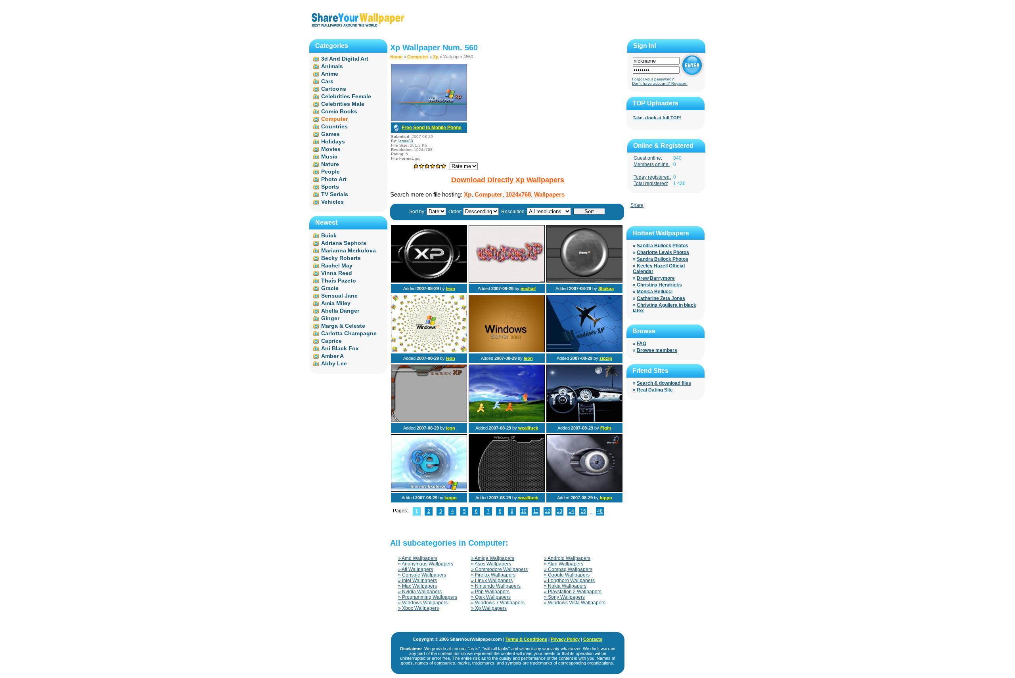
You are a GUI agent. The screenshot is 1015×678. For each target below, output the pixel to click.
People (330, 171)
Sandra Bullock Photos (662, 245)
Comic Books (339, 111)
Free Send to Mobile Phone (432, 127)
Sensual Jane (339, 295)
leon (450, 288)
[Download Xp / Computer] (429, 119)
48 (600, 511)
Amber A (332, 356)
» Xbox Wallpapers (418, 608)
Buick (329, 235)
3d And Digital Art (344, 58)
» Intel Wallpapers (417, 580)
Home (396, 56)
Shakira (606, 288)
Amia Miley (335, 303)
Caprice (331, 341)
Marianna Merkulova (348, 250)
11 (535, 511)
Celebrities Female (346, 96)
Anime (329, 74)
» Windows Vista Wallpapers (574, 602)
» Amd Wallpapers (417, 558)
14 (571, 511)
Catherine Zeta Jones (661, 298)
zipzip (605, 358)
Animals (332, 66)
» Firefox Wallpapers (493, 575)
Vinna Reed (336, 273)
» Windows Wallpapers (423, 602)
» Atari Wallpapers (563, 564)
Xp (436, 56)
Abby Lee (334, 363)
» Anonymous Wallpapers (425, 564)
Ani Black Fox (340, 348)
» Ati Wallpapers (415, 569)
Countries (334, 126)
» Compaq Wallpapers (568, 569)
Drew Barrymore (656, 278)
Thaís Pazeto (338, 280)
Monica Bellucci (654, 291)
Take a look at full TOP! (657, 117)
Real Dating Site (655, 390)
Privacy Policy (565, 639)
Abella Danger (340, 310)
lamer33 (405, 141)
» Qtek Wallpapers (491, 597)
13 (559, 511)
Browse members (657, 350)
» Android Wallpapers (567, 558)
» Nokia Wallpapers (565, 586)
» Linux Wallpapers (492, 580)
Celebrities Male (342, 104)
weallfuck (528, 428)
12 (547, 511)
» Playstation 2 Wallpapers (572, 591)
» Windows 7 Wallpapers (498, 602)
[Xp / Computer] (429, 281)
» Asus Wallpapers (491, 564)
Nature (330, 164)
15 (583, 511)
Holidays (333, 141)
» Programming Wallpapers (427, 597)
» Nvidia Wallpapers (420, 591)
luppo (450, 497)
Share (636, 205)
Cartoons (333, 89)
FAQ (641, 343)
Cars (327, 81)
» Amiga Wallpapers (492, 558)
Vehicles (332, 202)
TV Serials (334, 194)
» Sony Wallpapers (564, 597)
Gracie (330, 288)
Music (329, 156)
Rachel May (336, 265)
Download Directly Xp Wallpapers (507, 180)
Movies (331, 149)
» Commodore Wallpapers (499, 569)
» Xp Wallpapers (489, 608)
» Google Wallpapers (567, 575)
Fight (605, 428)
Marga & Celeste (343, 326)
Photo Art (334, 179)
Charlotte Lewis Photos (663, 252)
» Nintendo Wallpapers (496, 586)
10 (524, 511)
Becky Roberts (341, 258)
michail (528, 288)
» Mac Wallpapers (417, 586)
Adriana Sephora (343, 243)
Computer (417, 56)
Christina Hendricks (659, 285)
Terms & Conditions (526, 639)
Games (330, 134)
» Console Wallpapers (422, 575)
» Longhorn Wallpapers (569, 580)
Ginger (330, 318)
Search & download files (664, 383)
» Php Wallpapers (490, 591)
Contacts (592, 639)
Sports (330, 186)
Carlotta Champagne (349, 333)
